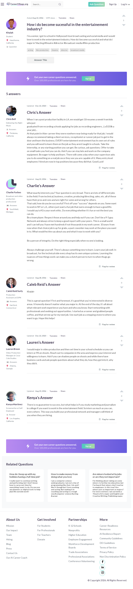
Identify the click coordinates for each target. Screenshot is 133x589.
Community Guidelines (111, 538)
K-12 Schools (74, 525)
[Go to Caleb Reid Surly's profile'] (12, 284)
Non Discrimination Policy (113, 556)
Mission (10, 525)
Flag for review (107, 167)
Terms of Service (108, 547)
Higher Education (77, 534)
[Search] (59, 4)
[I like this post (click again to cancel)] (124, 16)
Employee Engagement (80, 539)
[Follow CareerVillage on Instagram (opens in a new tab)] (102, 573)
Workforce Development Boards (81, 546)
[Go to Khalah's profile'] (12, 25)
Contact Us (11, 553)
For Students (43, 525)
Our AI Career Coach (16, 557)
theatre (55, 50)
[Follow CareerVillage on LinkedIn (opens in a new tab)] (102, 567)
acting (30, 50)
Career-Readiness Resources (109, 527)
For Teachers (44, 534)
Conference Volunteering (81, 561)
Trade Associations (78, 552)
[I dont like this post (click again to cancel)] (124, 25)
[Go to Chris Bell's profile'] (12, 112)
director (64, 50)
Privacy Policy (107, 552)
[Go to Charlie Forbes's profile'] (12, 185)
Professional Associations (81, 556)
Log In (124, 4)
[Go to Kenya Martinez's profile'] (12, 397)
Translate (62, 18)
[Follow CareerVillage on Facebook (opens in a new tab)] (102, 562)
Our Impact (12, 530)
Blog (8, 544)
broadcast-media (77, 50)
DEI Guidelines (107, 542)
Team (9, 534)
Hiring (9, 539)
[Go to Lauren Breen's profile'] (12, 342)
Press (9, 548)
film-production (42, 50)
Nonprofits (74, 530)
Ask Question (97, 4)
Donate (41, 539)
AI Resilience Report (110, 533)
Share (72, 18)
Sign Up (113, 4)
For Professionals (46, 530)
